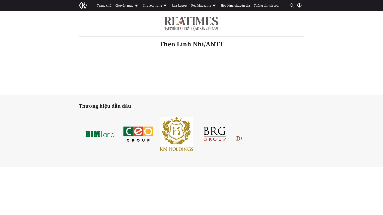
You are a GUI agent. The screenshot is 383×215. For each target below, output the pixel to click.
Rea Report (179, 6)
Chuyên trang (152, 6)
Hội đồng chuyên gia (235, 6)
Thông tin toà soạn (267, 6)
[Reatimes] (191, 23)
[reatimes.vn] (83, 6)
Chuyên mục (124, 6)
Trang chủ (104, 6)
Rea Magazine (201, 6)
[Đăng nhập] (299, 7)
